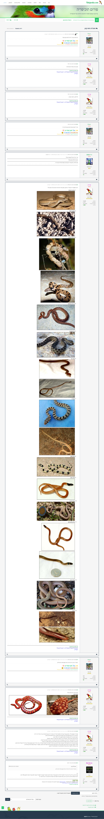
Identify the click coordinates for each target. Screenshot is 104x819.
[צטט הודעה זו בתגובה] (97, 58)
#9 (77, 731)
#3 (77, 94)
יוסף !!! (89, 34)
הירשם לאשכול (91, 807)
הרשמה (8, 20)
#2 (77, 63)
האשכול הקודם (67, 793)
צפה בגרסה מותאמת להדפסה (89, 805)
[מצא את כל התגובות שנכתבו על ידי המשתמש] (7, 58)
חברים (44, 2)
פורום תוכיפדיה (91, 20)
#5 (77, 154)
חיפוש (35, 2)
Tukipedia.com (92, 2)
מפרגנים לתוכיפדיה (72, 70)
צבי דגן (46, 34)
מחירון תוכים (17, 2)
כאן (77, 70)
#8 (77, 689)
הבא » (88, 801)
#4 (77, 124)
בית (49, 2)
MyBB (85, 816)
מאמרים (29, 2)
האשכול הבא (60, 793)
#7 (77, 659)
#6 (77, 184)
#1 (77, 33)
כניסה (15, 20)
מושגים (23, 2)
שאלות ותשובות (84, 20)
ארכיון (5, 2)
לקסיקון (10, 2)
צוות (40, 2)
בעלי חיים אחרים (76, 20)
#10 (77, 762)
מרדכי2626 (89, 154)
